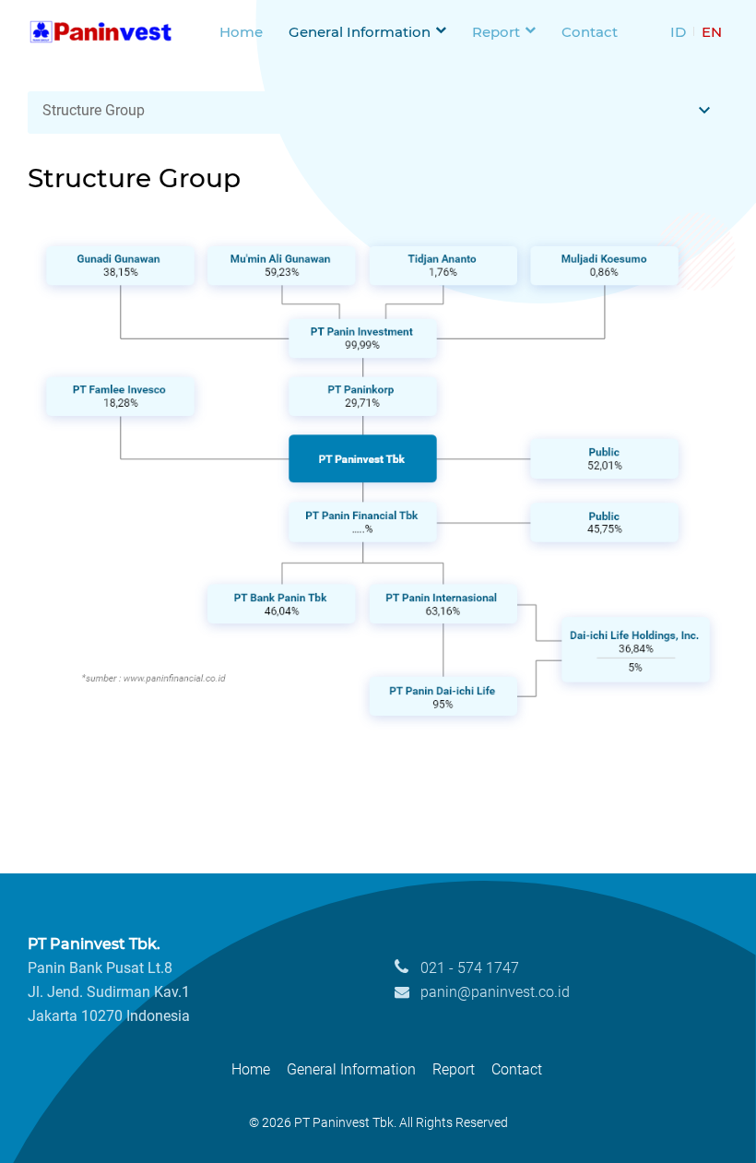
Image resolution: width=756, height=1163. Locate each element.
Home (239, 41)
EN (713, 41)
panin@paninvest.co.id (493, 1010)
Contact (595, 41)
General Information (360, 41)
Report (501, 41)
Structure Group (93, 129)
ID (681, 41)
